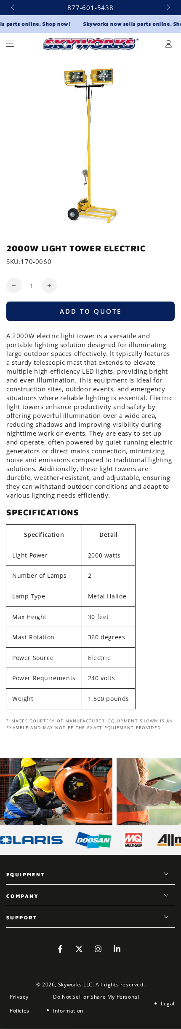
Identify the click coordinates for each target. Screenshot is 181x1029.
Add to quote (91, 311)
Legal (168, 1003)
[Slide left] (13, 7)
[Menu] (10, 44)
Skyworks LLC (75, 984)
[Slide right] (167, 7)
